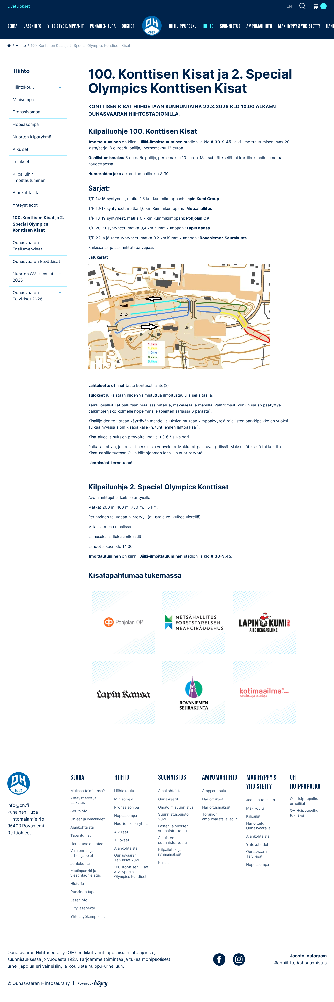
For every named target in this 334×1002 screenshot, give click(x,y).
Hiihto (208, 26)
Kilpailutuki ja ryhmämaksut (169, 852)
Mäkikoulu (255, 808)
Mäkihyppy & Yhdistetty (299, 26)
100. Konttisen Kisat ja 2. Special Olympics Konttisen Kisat (38, 224)
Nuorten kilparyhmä (32, 136)
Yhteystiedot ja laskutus (83, 800)
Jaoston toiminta (260, 800)
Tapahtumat (80, 835)
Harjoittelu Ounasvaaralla (258, 826)
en (289, 6)
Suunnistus (230, 26)
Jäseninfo (32, 26)
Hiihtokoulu (24, 87)
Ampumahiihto (259, 26)
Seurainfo (78, 811)
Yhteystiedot (25, 205)
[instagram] (239, 959)
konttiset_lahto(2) (152, 385)
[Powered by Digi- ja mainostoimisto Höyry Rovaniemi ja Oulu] (93, 982)
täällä (207, 395)
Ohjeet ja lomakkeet (87, 819)
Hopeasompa (26, 124)
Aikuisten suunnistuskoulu (172, 840)
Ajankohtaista (26, 192)
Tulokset (21, 161)
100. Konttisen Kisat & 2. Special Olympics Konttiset (131, 872)
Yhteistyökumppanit (65, 26)
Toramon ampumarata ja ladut (219, 817)
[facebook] (219, 959)
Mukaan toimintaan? (87, 790)
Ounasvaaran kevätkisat (36, 261)
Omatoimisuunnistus (176, 807)
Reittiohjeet (19, 832)
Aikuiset (20, 149)
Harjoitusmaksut (216, 807)
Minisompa (23, 99)
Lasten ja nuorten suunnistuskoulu (173, 828)
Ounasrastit (168, 799)
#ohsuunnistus (312, 962)
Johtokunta (80, 863)
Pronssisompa (26, 111)
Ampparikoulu (214, 790)
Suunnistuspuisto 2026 (173, 817)
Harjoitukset (212, 799)
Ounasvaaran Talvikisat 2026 (127, 857)
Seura (12, 26)
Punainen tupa (103, 26)
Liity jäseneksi (82, 908)
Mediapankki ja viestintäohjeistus (85, 873)
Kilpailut (253, 816)
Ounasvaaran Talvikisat (257, 854)
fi (280, 6)
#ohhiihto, (284, 962)
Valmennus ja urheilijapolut (81, 853)
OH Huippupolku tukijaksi (304, 813)
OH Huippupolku (183, 26)
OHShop (128, 26)
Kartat (163, 862)
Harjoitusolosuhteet (87, 843)
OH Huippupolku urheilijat (304, 801)
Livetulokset (18, 6)
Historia (77, 883)
